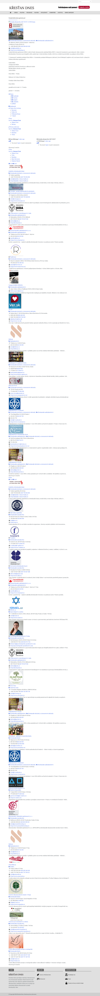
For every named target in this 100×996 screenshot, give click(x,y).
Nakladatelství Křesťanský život (18, 434)
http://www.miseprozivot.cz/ (18, 395)
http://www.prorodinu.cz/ (17, 747)
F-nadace (12, 538)
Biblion (11, 339)
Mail (14, 103)
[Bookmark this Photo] (10, 141)
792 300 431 (20, 262)
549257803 (20, 368)
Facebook (15, 96)
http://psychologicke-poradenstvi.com (21, 645)
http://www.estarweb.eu (17, 876)
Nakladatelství (14, 341)
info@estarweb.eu (15, 874)
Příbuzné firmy (16, 114)
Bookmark (12, 106)
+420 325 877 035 (25, 955)
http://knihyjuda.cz (16, 223)
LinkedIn (15, 101)
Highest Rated (16, 161)
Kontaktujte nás (71, 974)
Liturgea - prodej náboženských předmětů (22, 191)
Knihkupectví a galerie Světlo (17, 363)
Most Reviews (16, 159)
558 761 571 (20, 440)
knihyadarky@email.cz (17, 372)
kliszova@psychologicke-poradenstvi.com (23, 644)
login (18, 143)
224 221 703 (20, 416)
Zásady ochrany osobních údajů (75, 983)
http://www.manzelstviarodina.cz (20, 931)
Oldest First (15, 122)
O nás (11, 970)
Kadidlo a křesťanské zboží (16, 171)
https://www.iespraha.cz (17, 904)
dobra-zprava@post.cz (16, 291)
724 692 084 (20, 743)
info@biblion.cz (15, 347)
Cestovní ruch (14, 687)
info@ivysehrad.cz (16, 420)
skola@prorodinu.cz (16, 745)
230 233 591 (20, 236)
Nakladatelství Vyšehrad (16, 410)
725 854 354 (20, 518)
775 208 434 (20, 794)
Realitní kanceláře (15, 790)
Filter (10, 118)
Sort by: (15, 120)
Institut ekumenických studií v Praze (20, 895)
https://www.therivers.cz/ (18, 266)
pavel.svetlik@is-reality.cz (18, 796)
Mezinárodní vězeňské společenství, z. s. (20, 816)
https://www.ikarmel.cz (17, 240)
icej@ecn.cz (13, 520)
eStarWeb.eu (12, 864)
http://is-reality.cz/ (15, 797)
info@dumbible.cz (15, 48)
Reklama (40, 970)
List (11, 163)
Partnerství (42, 979)
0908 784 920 (21, 317)
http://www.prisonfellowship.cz (19, 826)
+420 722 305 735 (25, 691)
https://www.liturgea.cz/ (17, 201)
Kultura (36, 12)
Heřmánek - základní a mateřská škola (20, 736)
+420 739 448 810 (25, 197)
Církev (16, 12)
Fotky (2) (14, 112)
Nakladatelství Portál (15, 462)
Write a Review (14, 127)
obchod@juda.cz (15, 221)
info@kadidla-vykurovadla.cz (19, 179)
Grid (15, 163)
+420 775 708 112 (25, 872)
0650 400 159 (21, 315)
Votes (13, 134)
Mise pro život (13, 385)
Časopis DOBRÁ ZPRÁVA (16, 285)
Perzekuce (29, 12)
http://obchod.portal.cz (17, 472)
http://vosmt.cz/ (15, 960)
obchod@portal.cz (15, 470)
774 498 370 (20, 543)
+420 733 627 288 (25, 572)
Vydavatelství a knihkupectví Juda (20, 213)
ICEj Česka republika (16, 513)
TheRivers (13, 257)
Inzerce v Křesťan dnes (45, 974)
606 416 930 (20, 742)
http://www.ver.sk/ (16, 321)
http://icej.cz (14, 522)
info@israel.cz (14, 615)
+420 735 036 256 (25, 177)
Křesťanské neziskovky (17, 514)
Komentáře (53, 12)
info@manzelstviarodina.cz (18, 929)
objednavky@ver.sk (16, 319)
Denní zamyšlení (69, 12)
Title (13, 155)
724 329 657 (20, 927)
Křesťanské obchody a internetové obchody (23, 40)
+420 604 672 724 (25, 642)
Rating (14, 124)
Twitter (15, 98)
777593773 (20, 370)
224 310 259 (20, 345)
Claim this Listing (15, 108)
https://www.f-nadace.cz (17, 547)
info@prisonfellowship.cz (18, 824)
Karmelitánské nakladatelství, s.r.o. (20, 230)
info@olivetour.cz (15, 693)
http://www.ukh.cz (15, 575)
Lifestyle (60, 12)
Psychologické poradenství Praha (20, 636)
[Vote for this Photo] (9, 141)
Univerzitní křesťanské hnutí (18, 566)
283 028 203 (20, 468)
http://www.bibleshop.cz (17, 50)
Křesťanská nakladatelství (45, 40)
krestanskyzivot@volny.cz (18, 444)
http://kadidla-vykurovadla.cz (19, 181)
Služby (12, 866)
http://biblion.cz (15, 349)
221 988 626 (20, 900)
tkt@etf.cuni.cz (15, 902)
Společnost (44, 12)
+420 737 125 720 (25, 957)
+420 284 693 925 (25, 46)
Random (14, 132)
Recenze (14, 110)
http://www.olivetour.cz (17, 695)
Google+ (15, 100)
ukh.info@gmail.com (16, 573)
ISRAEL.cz (13, 610)
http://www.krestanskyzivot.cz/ (19, 446)
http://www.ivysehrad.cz (17, 422)
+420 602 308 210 (24, 822)
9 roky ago (21, 139)
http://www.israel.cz (16, 617)
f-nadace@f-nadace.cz (16, 545)
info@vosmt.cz (14, 959)
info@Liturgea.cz (15, 199)
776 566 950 (20, 391)
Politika (22, 12)
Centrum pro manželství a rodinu (18, 921)
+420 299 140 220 (25, 870)
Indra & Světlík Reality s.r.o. (17, 788)
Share (11, 94)
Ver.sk (10, 309)
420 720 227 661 (23, 219)
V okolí (14, 116)
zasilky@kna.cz (15, 238)
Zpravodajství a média (16, 612)
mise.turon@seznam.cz (17, 393)
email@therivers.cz (16, 264)
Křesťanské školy (15, 738)
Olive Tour (13, 685)
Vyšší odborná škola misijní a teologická (20, 949)
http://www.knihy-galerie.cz (18, 374)
